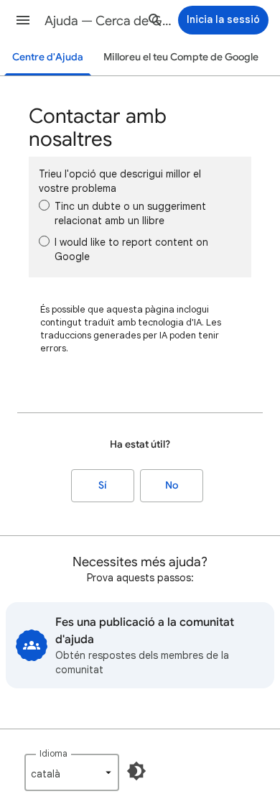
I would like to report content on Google (131, 249)
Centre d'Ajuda (47, 57)
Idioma (53, 753)
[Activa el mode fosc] (136, 771)
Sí (102, 485)
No (171, 485)
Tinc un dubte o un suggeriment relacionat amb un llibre (130, 213)
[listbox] (71, 772)
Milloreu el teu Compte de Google (180, 57)
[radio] (44, 205)
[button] (23, 20)
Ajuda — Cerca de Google (108, 21)
